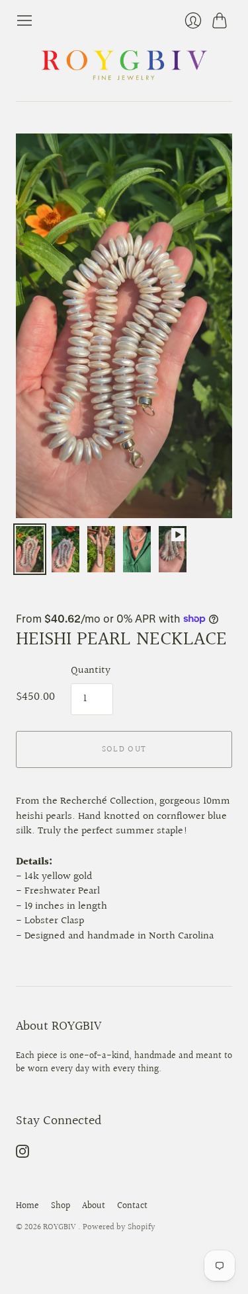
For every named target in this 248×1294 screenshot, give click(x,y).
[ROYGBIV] (124, 65)
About (93, 1206)
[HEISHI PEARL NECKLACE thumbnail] (30, 549)
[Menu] (24, 20)
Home (27, 1206)
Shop (60, 1206)
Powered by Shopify (119, 1227)
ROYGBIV (60, 1227)
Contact (132, 1206)
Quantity (90, 671)
